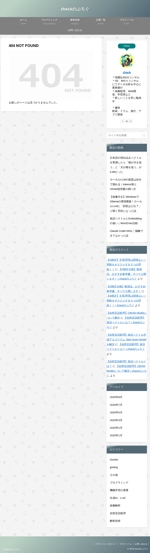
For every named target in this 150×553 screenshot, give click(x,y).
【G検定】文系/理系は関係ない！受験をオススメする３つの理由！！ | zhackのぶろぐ (126, 300)
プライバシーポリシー (106, 544)
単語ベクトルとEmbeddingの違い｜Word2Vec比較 (126, 221)
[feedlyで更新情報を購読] (127, 121)
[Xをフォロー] (123, 121)
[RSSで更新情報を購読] (131, 121)
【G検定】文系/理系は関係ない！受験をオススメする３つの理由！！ (126, 264)
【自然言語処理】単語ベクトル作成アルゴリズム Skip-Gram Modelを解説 (126, 339)
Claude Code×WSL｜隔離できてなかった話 (126, 233)
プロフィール (126, 544)
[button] (143, 135)
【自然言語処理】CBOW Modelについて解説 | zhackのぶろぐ (127, 371)
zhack (127, 72)
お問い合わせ (141, 544)
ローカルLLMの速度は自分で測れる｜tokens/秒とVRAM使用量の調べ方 (125, 184)
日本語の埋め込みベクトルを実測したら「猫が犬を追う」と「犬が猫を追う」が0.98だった (126, 164)
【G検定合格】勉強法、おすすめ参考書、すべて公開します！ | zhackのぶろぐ (126, 274)
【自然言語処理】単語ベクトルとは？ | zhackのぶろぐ (126, 322)
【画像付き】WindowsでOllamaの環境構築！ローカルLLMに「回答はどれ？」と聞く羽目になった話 (126, 203)
